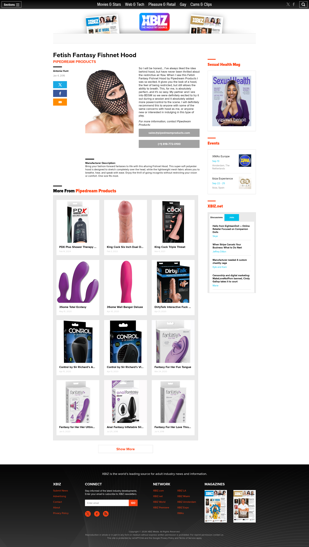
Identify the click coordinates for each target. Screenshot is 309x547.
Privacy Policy (61, 513)
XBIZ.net (215, 206)
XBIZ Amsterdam (186, 502)
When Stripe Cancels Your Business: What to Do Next (227, 246)
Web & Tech (134, 4)
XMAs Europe (221, 156)
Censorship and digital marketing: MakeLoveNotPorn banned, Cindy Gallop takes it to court (231, 278)
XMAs (180, 513)
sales (169, 133)
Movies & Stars (109, 4)
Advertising (59, 496)
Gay (183, 4)
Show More (125, 449)
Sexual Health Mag (224, 64)
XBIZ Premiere (161, 507)
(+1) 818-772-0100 (169, 144)
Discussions (216, 217)
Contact (57, 502)
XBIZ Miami (183, 496)
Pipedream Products (74, 61)
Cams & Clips (201, 4)
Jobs (231, 217)
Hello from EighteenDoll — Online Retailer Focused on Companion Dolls (231, 229)
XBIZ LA (181, 490)
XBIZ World (159, 502)
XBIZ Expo (183, 507)
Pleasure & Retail (162, 4)
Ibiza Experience (222, 178)
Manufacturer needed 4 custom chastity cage (230, 261)
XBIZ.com (158, 490)
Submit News (60, 490)
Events (213, 143)
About (56, 507)
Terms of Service (187, 538)
